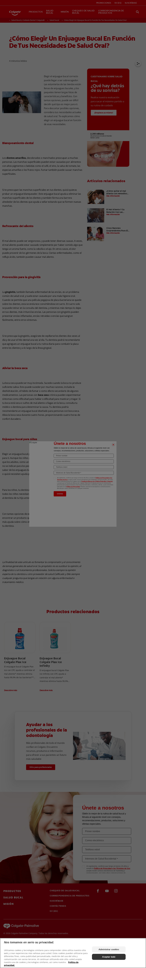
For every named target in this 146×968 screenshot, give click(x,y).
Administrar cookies (109, 949)
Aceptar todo (108, 957)
